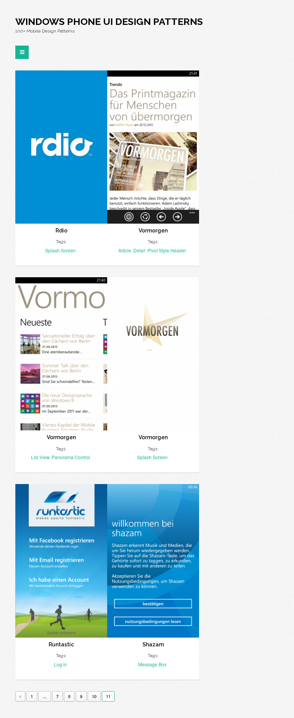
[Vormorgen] (153, 147)
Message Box (152, 664)
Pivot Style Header (166, 250)
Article (124, 250)
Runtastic (61, 644)
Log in (60, 664)
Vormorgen (153, 230)
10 (94, 696)
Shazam (153, 644)
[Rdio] (61, 147)
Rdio (61, 230)
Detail (139, 250)
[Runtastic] (61, 560)
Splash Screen (60, 250)
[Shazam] (153, 560)
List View (40, 457)
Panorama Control (71, 457)
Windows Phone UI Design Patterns (109, 21)
